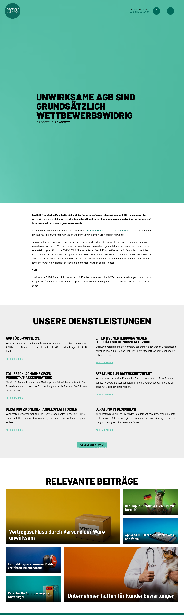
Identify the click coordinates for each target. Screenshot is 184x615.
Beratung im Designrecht (117, 409)
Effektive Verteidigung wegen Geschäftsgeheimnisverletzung (123, 340)
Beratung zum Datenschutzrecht (124, 373)
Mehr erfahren (14, 359)
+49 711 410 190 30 (140, 12)
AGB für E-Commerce (23, 338)
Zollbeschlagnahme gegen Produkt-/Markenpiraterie (29, 375)
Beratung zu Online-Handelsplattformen (41, 409)
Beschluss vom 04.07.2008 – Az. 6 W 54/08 (110, 230)
